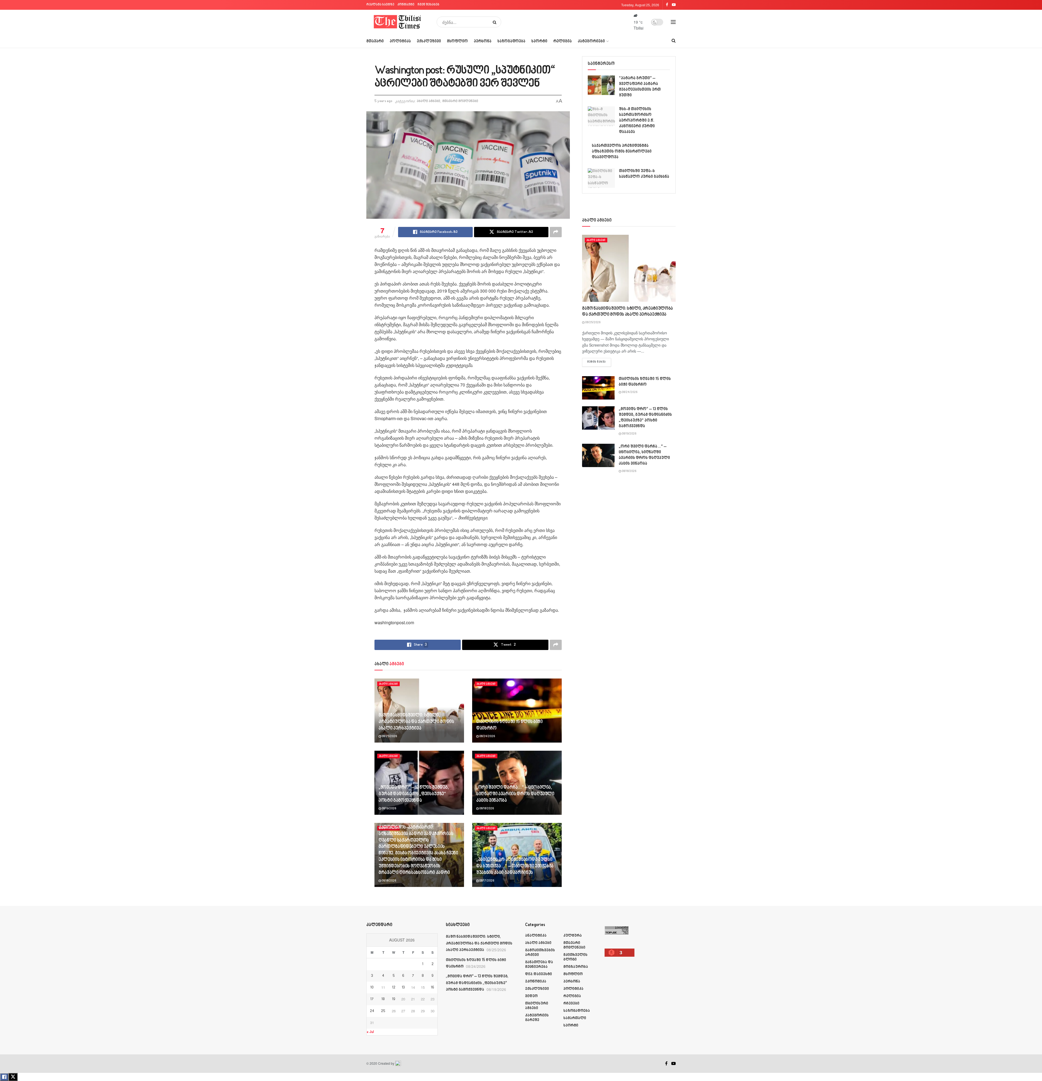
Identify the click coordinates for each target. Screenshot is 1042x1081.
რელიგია (562, 41)
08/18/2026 (486, 809)
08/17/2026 (486, 881)
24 (372, 1011)
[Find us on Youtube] (673, 1063)
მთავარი (375, 41)
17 (372, 999)
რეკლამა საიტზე (380, 5)
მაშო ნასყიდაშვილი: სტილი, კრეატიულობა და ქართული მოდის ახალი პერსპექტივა (416, 722)
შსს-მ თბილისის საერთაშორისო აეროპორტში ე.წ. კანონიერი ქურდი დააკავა (637, 121)
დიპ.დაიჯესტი (538, 974)
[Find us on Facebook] (666, 1063)
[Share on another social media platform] (556, 232)
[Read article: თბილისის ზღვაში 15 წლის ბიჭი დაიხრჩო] (517, 711)
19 (393, 999)
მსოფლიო (457, 41)
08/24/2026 (487, 736)
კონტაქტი (406, 5)
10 (372, 987)
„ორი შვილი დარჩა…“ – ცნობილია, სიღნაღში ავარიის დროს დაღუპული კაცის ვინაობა (515, 794)
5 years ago (383, 101)
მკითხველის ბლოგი (575, 957)
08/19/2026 (388, 809)
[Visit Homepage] (397, 22)
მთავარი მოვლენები (460, 101)
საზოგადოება (511, 41)
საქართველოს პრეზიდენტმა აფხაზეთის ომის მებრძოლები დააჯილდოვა (622, 151)
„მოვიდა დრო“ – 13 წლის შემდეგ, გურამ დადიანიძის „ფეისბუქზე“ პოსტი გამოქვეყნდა (414, 794)
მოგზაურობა (575, 967)
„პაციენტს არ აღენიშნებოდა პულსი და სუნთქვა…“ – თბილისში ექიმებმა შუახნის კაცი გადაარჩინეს (515, 866)
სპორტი (539, 41)
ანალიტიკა (536, 935)
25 (383, 1011)
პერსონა (482, 41)
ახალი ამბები (428, 101)
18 (383, 999)
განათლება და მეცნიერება (539, 964)
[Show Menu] (673, 22)
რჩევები (571, 1003)
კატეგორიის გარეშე (537, 1017)
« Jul (370, 1032)
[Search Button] (495, 22)
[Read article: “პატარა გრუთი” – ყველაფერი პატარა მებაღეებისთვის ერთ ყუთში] (601, 85)
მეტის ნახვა (599, 362)
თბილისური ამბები (536, 1005)
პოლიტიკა (400, 41)
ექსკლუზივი (429, 41)
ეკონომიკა (535, 981)
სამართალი (574, 1018)
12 (393, 987)
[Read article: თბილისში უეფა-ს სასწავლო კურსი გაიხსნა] (601, 178)
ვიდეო (531, 996)
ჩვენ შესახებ (428, 5)
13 (403, 987)
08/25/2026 (389, 736)
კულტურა (572, 935)
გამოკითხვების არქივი (540, 952)
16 (432, 987)
